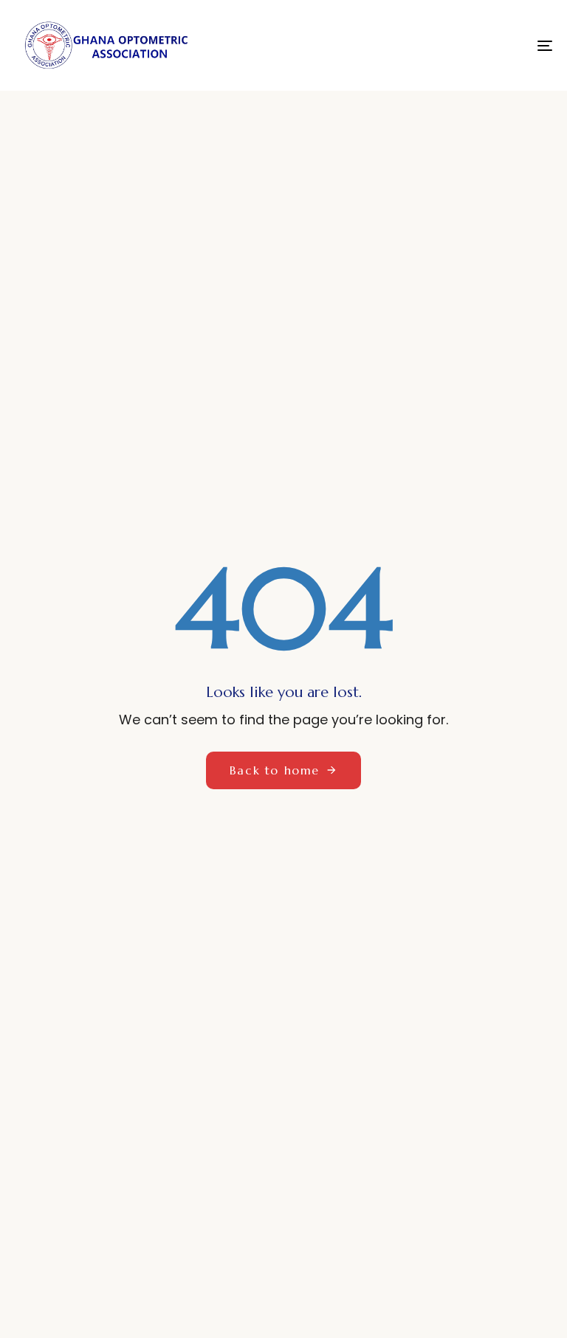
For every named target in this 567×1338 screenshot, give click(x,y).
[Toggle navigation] (462, 45)
